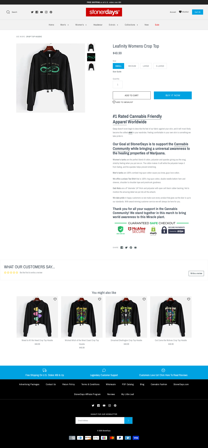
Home (51, 24)
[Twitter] (32, 12)
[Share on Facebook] (122, 247)
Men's (64, 24)
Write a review (196, 273)
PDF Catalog (128, 384)
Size (114, 60)
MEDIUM (132, 66)
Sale (157, 24)
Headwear (98, 24)
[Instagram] (46, 12)
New (147, 24)
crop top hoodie (34, 36)
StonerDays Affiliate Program (87, 394)
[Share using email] (135, 247)
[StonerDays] (104, 9)
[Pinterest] (51, 12)
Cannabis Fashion (159, 384)
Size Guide (117, 72)
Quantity (116, 78)
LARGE (146, 66)
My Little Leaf (127, 394)
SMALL (118, 66)
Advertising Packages (29, 384)
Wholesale (111, 384)
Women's (81, 24)
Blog (142, 384)
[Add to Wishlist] (55, 299)
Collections (131, 24)
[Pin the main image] (131, 247)
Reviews (111, 394)
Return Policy (68, 384)
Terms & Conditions (90, 384)
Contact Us (51, 384)
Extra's (113, 24)
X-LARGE (160, 66)
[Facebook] (37, 12)
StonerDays (106, 430)
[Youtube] (41, 12)
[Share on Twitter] (126, 247)
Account (173, 12)
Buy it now (173, 95)
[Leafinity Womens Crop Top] (50, 78)
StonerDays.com (181, 384)
